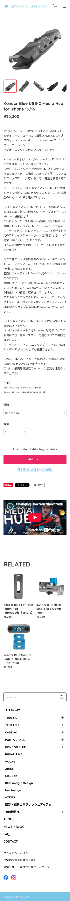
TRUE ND (11, 717)
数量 (6, 424)
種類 (6, 404)
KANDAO (11, 732)
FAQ (7, 834)
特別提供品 (12, 812)
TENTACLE (12, 725)
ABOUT (9, 819)
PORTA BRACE (15, 740)
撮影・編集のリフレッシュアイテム (28, 804)
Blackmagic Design (19, 783)
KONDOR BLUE (15, 747)
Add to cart (35, 459)
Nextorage (13, 790)
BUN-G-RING (14, 754)
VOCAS (10, 761)
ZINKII (9, 768)
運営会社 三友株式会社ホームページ (27, 867)
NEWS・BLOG (14, 827)
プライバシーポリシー (17, 853)
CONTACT (11, 841)
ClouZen (11, 776)
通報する (38, 485)
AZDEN (10, 797)
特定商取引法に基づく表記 (20, 860)
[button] (62, 47)
